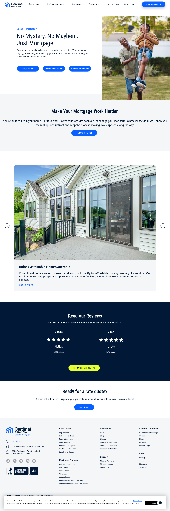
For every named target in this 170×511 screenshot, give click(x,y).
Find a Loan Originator (68, 449)
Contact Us (104, 467)
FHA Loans (63, 467)
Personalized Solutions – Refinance (73, 484)
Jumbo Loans (64, 477)
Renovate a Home (66, 439)
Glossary (103, 439)
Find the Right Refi (84, 133)
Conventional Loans (67, 464)
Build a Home (64, 442)
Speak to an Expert (66, 452)
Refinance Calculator (108, 446)
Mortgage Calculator (108, 442)
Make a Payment (107, 461)
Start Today (84, 407)
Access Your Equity (80, 68)
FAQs (102, 433)
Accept (154, 503)
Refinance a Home (54, 68)
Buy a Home (27, 68)
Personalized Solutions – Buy (71, 480)
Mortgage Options (68, 460)
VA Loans (63, 474)
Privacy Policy (137, 501)
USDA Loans (64, 471)
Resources (105, 428)
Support (104, 457)
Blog (102, 436)
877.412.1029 (113, 4)
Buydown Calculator (108, 449)
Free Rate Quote (153, 4)
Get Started (65, 428)
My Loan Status (106, 464)
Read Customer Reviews (84, 368)
